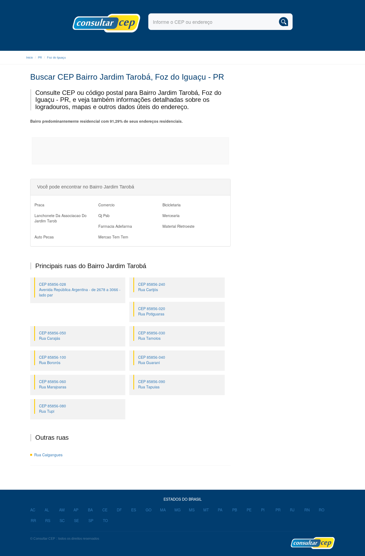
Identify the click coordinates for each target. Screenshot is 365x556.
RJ (292, 509)
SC (62, 520)
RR (33, 520)
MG (177, 509)
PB (234, 509)
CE (104, 509)
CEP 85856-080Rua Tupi (52, 408)
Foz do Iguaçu (56, 57)
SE (76, 520)
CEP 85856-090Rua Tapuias (151, 384)
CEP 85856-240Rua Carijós (151, 286)
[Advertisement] (130, 151)
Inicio (29, 57)
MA (163, 509)
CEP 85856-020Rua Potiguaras (151, 311)
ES (133, 509)
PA (220, 509)
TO (105, 520)
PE (249, 509)
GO (149, 509)
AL (47, 509)
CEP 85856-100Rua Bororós (52, 359)
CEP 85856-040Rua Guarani (151, 359)
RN (307, 509)
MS (192, 509)
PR (40, 57)
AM (62, 509)
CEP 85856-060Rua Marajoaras (52, 384)
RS (47, 520)
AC (32, 509)
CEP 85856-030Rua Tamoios (151, 335)
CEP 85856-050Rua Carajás (52, 335)
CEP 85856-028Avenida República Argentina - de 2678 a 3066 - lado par (80, 289)
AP (75, 509)
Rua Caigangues (48, 454)
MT (206, 509)
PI (263, 509)
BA (90, 509)
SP (90, 520)
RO (321, 509)
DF (119, 509)
